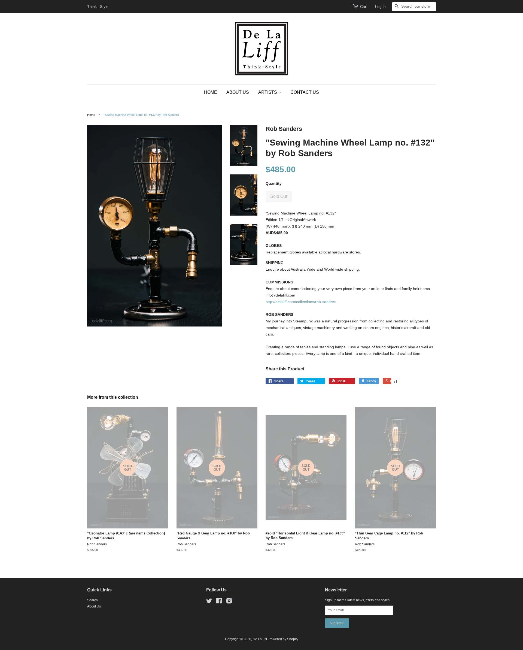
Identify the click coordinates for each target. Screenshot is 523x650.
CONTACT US (304, 92)
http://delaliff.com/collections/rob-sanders (301, 302)
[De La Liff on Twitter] (209, 602)
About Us (94, 606)
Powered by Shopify (283, 639)
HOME (210, 92)
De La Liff (260, 639)
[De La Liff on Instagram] (229, 602)
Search (92, 600)
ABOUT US (237, 92)
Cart (363, 6)
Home (91, 114)
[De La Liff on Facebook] (219, 602)
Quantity (274, 183)
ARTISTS (268, 92)
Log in (380, 6)
